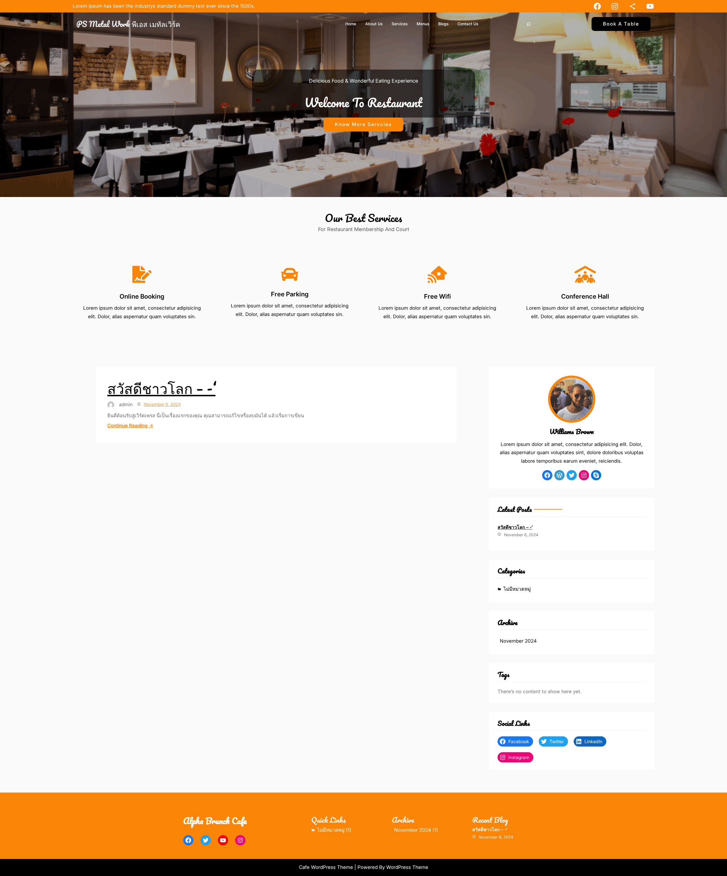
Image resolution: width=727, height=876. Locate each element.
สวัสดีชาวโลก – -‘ (161, 388)
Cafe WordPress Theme (326, 867)
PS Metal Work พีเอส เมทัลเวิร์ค (128, 24)
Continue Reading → (130, 425)
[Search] (528, 24)
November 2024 (518, 641)
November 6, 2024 (162, 404)
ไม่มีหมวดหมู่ (517, 589)
